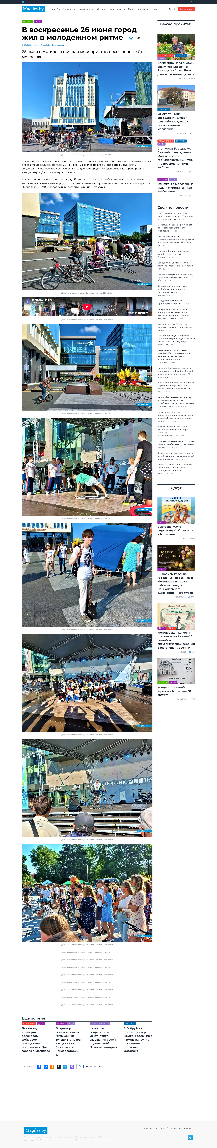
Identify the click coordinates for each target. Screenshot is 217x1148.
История (101, 9)
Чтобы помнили (117, 9)
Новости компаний (147, 9)
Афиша (171, 628)
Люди (131, 9)
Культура (27, 22)
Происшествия (87, 9)
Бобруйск (55, 9)
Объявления (69, 9)
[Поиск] (192, 2)
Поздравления (166, 55)
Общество (163, 109)
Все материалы (187, 9)
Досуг (37, 22)
